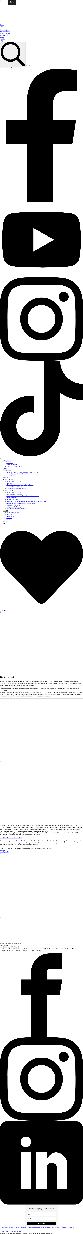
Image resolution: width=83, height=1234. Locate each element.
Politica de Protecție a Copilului (64, 1228)
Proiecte (6, 478)
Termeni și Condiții (14, 1228)
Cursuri (6, 470)
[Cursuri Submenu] (10, 470)
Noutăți (5, 521)
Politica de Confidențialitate (28, 1228)
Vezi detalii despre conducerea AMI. (11, 838)
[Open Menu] (0, 458)
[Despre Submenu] (10, 461)
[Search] (13, 54)
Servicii (5, 468)
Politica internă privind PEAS (46, 1228)
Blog (4, 523)
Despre (6, 461)
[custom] (41, 1036)
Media (6, 510)
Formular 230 (4, 1228)
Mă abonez (41, 1223)
